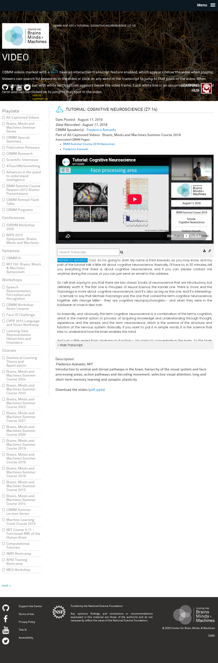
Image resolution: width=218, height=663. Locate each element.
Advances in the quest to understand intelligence (23, 176)
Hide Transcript (71, 345)
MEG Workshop (18, 570)
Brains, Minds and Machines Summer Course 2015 (21, 486)
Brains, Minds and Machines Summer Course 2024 (21, 375)
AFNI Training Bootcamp (16, 561)
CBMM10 (13, 258)
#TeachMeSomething (23, 166)
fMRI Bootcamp (18, 553)
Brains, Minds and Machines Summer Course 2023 (21, 389)
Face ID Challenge (20, 315)
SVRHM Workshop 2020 (20, 227)
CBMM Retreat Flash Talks (22, 201)
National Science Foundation (105, 606)
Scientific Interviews (22, 160)
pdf (92, 389)
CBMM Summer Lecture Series (18, 511)
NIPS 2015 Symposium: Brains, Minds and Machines (22, 239)
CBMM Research (19, 153)
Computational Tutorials (18, 545)
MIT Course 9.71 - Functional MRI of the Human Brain (23, 533)
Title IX (23, 630)
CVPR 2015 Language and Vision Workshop (23, 323)
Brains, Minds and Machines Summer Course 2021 (21, 417)
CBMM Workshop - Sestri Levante (21, 306)
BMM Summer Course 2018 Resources (89, 144)
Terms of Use (26, 614)
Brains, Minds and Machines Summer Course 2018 (21, 458)
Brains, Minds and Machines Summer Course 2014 (21, 499)
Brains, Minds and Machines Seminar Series (20, 127)
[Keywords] (210, 251)
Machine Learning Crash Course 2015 (21, 521)
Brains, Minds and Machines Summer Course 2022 (21, 403)
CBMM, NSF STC (63, 25)
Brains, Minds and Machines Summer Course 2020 (21, 430)
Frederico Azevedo (101, 130)
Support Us (40, 99)
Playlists (10, 111)
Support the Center (30, 606)
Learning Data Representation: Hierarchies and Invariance (19, 336)
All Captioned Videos (22, 117)
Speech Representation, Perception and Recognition (19, 293)
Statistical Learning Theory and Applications (21, 361)
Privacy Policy (27, 622)
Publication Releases (23, 147)
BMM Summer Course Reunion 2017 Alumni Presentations (23, 189)
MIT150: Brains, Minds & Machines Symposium (23, 268)
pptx (100, 389)
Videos (36, 95)
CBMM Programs (19, 210)
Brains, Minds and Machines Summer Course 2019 (21, 444)
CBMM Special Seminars (18, 139)
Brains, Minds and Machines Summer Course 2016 (21, 472)
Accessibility (26, 638)
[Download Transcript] (205, 251)
